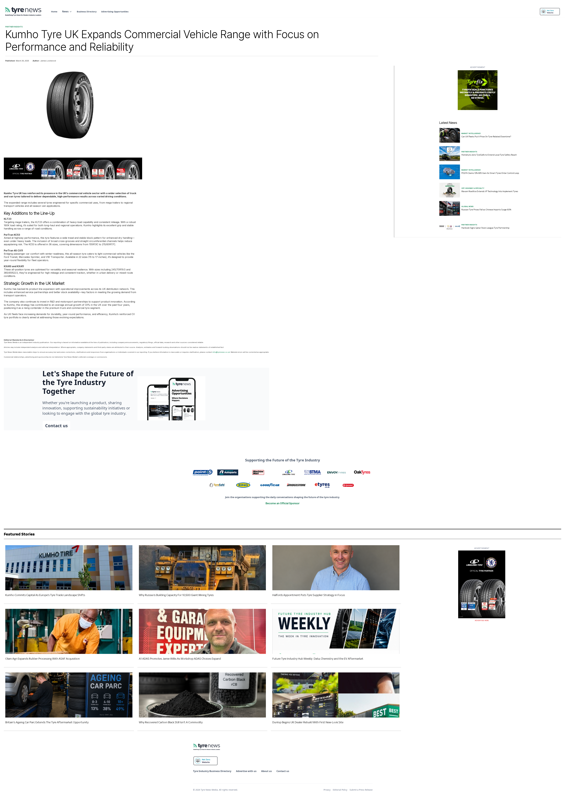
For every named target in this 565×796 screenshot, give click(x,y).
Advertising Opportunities (114, 11)
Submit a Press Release (361, 789)
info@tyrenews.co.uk (221, 352)
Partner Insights (14, 27)
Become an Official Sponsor (283, 503)
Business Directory (87, 11)
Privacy (327, 789)
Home (54, 11)
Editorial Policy (340, 789)
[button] (67, 11)
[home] (23, 11)
